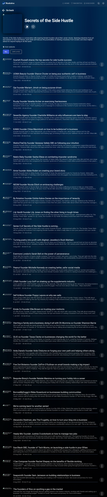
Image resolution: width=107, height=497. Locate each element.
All (6, 52)
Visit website (10, 47)
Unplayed (16, 52)
